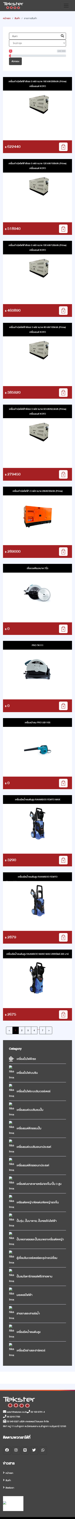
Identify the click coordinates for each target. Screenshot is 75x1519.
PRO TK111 (37, 645)
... (38, 1029)
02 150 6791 (36, 1412)
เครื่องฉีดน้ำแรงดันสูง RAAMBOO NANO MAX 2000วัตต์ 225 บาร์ (37, 954)
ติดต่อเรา (10, 1488)
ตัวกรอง (15, 61)
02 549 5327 (12, 1421)
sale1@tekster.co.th (16, 1412)
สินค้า (17, 18)
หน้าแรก (7, 18)
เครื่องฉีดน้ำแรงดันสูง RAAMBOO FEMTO (37, 877)
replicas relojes (11, 882)
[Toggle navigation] (66, 6)
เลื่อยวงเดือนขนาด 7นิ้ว (37, 568)
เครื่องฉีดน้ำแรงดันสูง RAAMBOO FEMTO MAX (37, 799)
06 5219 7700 (13, 1417)
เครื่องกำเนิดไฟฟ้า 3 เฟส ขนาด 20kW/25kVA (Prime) (38, 491)
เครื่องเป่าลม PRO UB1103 (37, 722)
